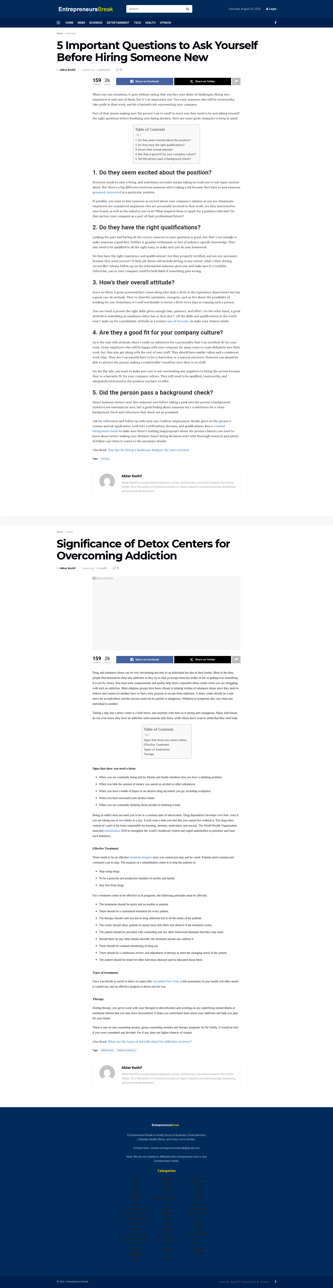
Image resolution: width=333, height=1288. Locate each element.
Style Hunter (197, 1213)
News (81, 22)
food (135, 1258)
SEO (197, 1193)
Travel (197, 1228)
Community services (135, 1208)
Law (166, 1218)
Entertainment (118, 22)
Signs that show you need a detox (166, 740)
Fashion (136, 1243)
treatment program (141, 857)
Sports (197, 1198)
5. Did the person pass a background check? (163, 159)
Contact (264, 1281)
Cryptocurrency (136, 1213)
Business (96, 22)
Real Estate (197, 1178)
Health (150, 22)
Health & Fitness (166, 1198)
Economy (136, 1223)
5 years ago (88, 69)
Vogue (197, 1243)
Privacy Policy (248, 1281)
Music (167, 1233)
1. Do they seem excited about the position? (163, 140)
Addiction (107, 1050)
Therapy (149, 754)
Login (272, 8)
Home (69, 22)
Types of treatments (157, 749)
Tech (137, 22)
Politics (166, 1258)
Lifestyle (166, 1223)
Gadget (166, 1178)
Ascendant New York (166, 981)
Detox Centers (126, 1050)
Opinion (165, 22)
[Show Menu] (58, 22)
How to (166, 1208)
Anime (136, 1178)
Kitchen (166, 1213)
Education (135, 1228)
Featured (135, 1248)
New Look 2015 (166, 1238)
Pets (167, 1253)
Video (197, 1238)
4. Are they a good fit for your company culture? (165, 154)
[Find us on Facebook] (275, 23)
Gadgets (166, 1183)
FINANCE (135, 1253)
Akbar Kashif (68, 69)
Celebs (135, 1203)
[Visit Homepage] (88, 8)
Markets (166, 1228)
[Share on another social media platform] (236, 81)
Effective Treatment (156, 744)
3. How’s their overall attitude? (154, 149)
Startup (197, 1203)
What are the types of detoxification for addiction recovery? (150, 1041)
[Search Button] (188, 9)
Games (166, 1188)
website (197, 1248)
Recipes (197, 1183)
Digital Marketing (135, 1218)
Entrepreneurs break (136, 1238)
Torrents (197, 1223)
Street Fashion (197, 1208)
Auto (136, 1183)
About (233, 1281)
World (197, 1253)
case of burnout (177, 321)
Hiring (105, 458)
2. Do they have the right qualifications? (160, 145)
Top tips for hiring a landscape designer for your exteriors (148, 450)
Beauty (135, 1188)
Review (197, 1188)
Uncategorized (197, 1233)
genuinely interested (106, 192)
